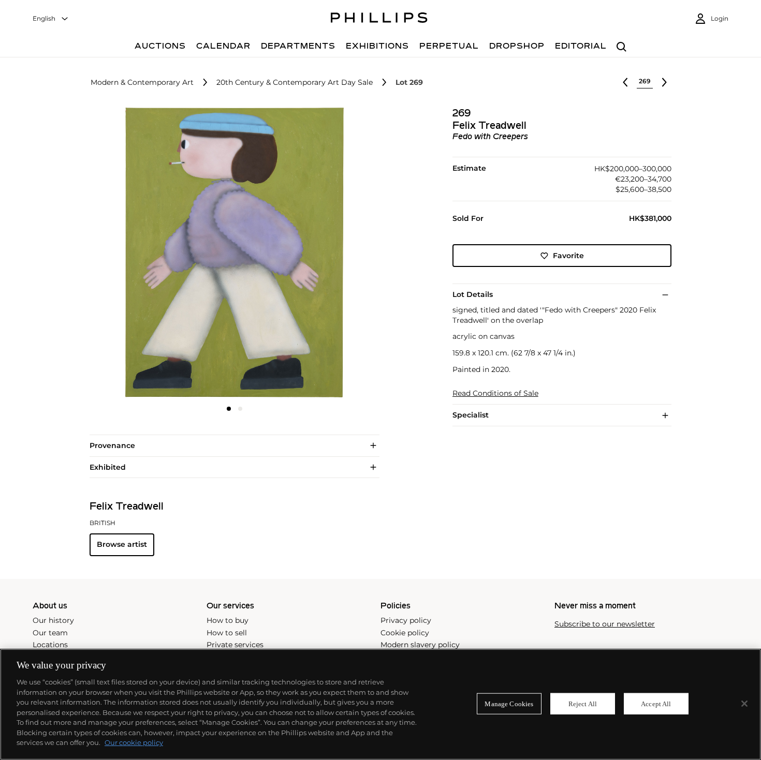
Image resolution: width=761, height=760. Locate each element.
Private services (235, 644)
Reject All (582, 703)
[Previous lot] (625, 82)
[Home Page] (379, 19)
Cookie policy (404, 632)
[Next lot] (664, 82)
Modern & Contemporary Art (142, 82)
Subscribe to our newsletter (604, 624)
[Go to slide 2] (240, 408)
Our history (53, 620)
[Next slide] (331, 253)
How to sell (227, 632)
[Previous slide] (138, 253)
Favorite (568, 255)
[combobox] (51, 18)
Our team (50, 632)
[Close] (744, 703)
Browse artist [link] (122, 544)
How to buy (227, 620)
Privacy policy (405, 620)
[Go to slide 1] (228, 408)
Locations (50, 644)
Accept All (656, 703)
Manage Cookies (509, 703)
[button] (231, 252)
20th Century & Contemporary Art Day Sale (294, 82)
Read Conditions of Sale (495, 393)
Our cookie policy (134, 742)
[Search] (621, 47)
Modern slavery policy (420, 644)
